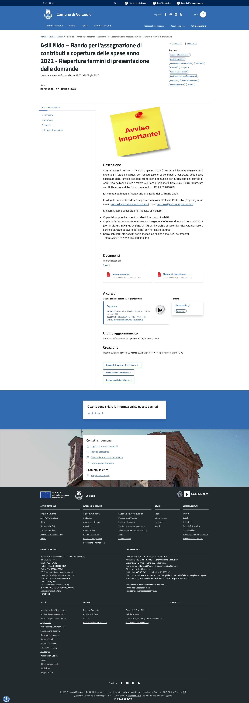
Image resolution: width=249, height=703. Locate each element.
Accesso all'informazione (154, 25)
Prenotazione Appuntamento (52, 626)
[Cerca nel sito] (203, 14)
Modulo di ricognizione (174, 274)
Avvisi (60, 36)
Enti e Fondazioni (47, 530)
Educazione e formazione (94, 542)
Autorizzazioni (89, 530)
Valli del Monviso (133, 614)
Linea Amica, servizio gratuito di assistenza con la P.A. (148, 618)
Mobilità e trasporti (126, 522)
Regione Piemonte (50, 3)
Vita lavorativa (124, 538)
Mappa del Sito (46, 672)
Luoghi (186, 517)
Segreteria (112, 306)
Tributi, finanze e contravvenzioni (132, 530)
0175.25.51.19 (50, 562)
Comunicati (159, 522)
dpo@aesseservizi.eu (141, 587)
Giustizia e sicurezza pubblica (130, 513)
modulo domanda (121, 274)
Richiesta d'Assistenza (50, 635)
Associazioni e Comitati (193, 538)
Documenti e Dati (47, 526)
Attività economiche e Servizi (195, 534)
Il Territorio (187, 522)
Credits (43, 659)
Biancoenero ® (134, 695)
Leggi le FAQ (45, 622)
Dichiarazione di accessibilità (52, 614)
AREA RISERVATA (124, 698)
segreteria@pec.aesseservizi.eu (143, 590)
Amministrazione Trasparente (53, 610)
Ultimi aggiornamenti (49, 664)
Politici (43, 538)
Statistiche (45, 668)
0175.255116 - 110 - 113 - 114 (132, 316)
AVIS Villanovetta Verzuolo (137, 622)
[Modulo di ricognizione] (159, 274)
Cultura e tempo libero (92, 538)
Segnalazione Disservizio (50, 630)
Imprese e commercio (127, 517)
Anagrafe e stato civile (93, 522)
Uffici (42, 522)
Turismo (121, 534)
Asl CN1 (86, 618)
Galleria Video (189, 530)
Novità (51, 36)
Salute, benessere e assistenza (131, 526)
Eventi (186, 513)
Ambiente (87, 517)
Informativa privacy (48, 647)
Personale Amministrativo (51, 534)
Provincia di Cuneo (91, 614)
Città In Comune (175, 692)
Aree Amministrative (49, 517)
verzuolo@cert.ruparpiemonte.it (175, 204)
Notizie (158, 513)
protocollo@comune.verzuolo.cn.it (129, 204)
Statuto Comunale (48, 643)
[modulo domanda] (108, 274)
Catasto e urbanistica (92, 534)
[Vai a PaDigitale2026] (193, 494)
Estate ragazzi (161, 517)
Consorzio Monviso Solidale (95, 622)
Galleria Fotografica (191, 526)
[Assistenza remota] (184, 692)
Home (43, 36)
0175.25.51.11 (50, 559)
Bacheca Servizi (47, 639)
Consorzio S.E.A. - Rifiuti (136, 610)
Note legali (45, 651)
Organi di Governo (48, 513)
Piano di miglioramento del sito (53, 618)
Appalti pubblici (89, 526)
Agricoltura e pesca (91, 513)
